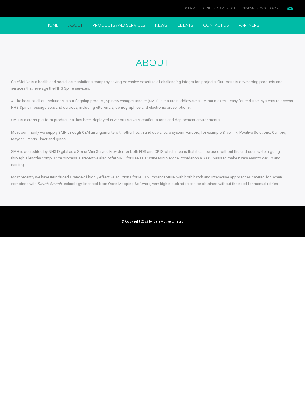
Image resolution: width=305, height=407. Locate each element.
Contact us (216, 25)
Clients (185, 25)
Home (52, 25)
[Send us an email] (290, 8)
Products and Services (118, 25)
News (161, 25)
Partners (249, 25)
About (75, 25)
